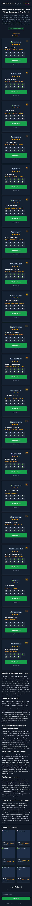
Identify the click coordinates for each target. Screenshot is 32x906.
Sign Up (27, 3)
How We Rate (16, 35)
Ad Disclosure (16, 33)
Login (19, 3)
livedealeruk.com (9, 3)
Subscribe (16, 898)
